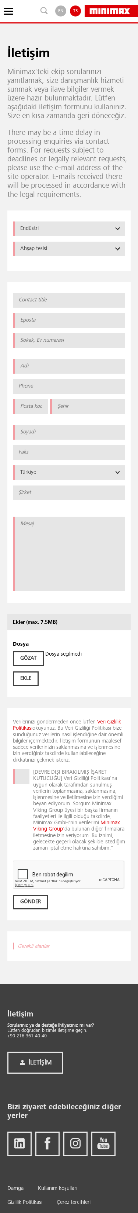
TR (75, 11)
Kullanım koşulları (57, 1188)
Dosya (21, 644)
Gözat (28, 658)
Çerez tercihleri (74, 1202)
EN (60, 11)
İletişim (39, 1062)
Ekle (25, 678)
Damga (15, 1188)
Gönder (30, 902)
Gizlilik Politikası (24, 1202)
